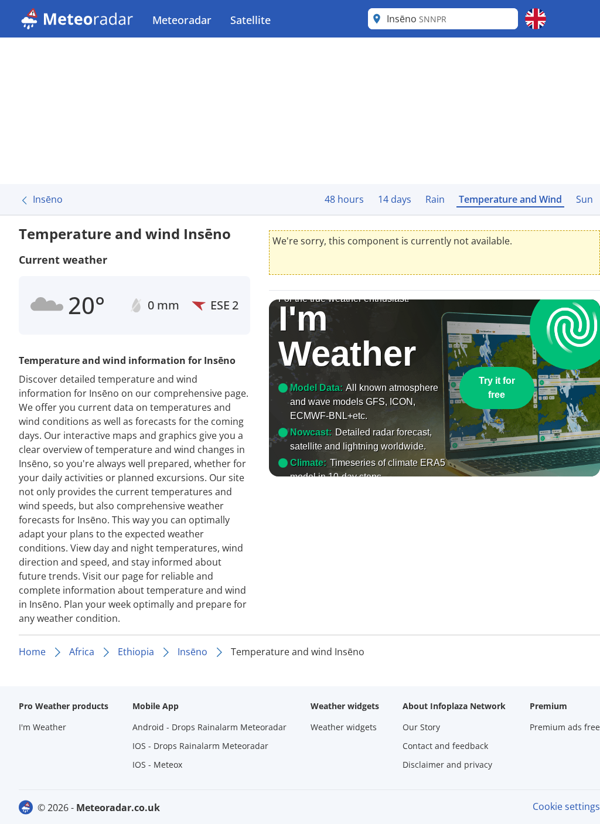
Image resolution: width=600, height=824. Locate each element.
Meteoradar (182, 20)
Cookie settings (566, 806)
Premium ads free (565, 727)
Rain (435, 199)
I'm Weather (42, 727)
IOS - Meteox (157, 764)
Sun (584, 199)
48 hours (344, 199)
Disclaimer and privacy (447, 764)
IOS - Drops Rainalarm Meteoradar (200, 745)
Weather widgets (344, 727)
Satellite (250, 20)
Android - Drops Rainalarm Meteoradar (209, 727)
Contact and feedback (445, 745)
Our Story (421, 727)
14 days (394, 199)
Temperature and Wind (510, 199)
